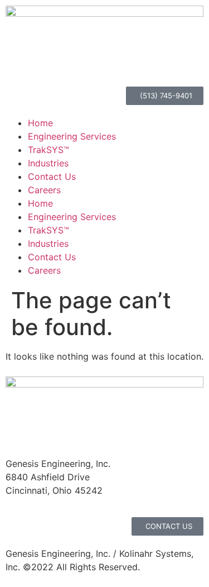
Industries (48, 163)
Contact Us (52, 176)
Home (40, 122)
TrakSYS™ (48, 149)
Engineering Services (72, 136)
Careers (44, 189)
